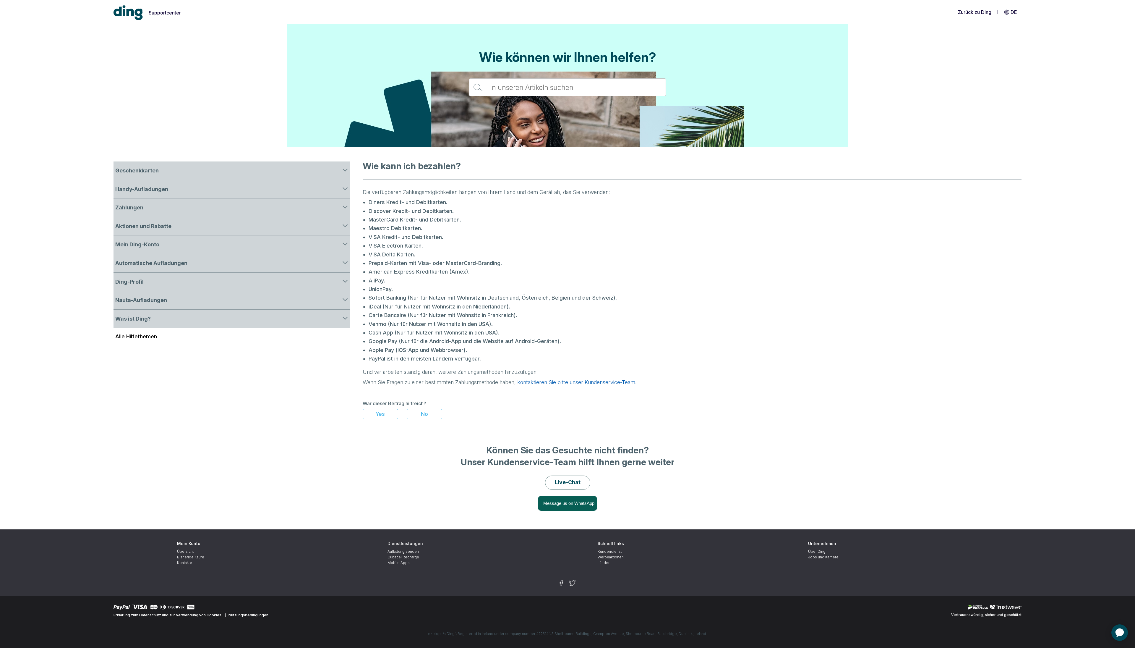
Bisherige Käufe (190, 557)
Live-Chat (568, 482)
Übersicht (185, 551)
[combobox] (567, 87)
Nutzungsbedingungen (248, 615)
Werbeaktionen (611, 557)
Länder (603, 562)
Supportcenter (165, 13)
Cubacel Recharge (403, 557)
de (1014, 12)
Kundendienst (610, 551)
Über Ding (817, 551)
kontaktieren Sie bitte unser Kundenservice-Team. (576, 382)
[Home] (128, 12)
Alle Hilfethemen (136, 336)
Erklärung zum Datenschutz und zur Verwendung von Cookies (167, 615)
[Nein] (424, 414)
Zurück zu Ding (974, 12)
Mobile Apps (398, 562)
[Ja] (380, 414)
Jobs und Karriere (823, 557)
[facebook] (561, 583)
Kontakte (184, 562)
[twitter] (572, 583)
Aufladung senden (403, 551)
